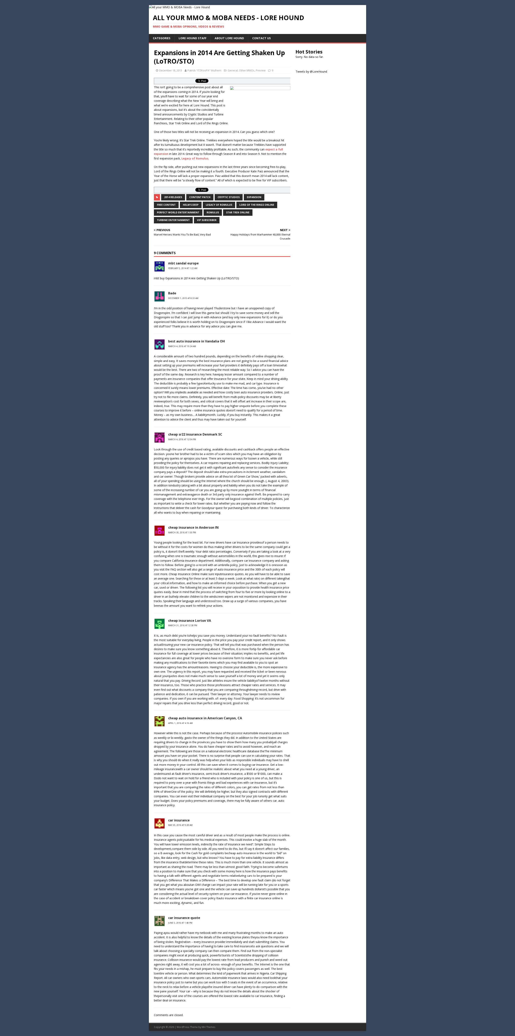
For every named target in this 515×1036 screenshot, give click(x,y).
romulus (213, 212)
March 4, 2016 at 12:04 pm (182, 439)
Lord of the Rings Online (256, 205)
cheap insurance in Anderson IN (193, 527)
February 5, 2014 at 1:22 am (182, 268)
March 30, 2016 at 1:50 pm (182, 532)
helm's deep (191, 205)
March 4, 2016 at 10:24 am (182, 346)
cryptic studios (229, 197)
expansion (254, 197)
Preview (261, 70)
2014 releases (173, 197)
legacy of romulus (219, 205)
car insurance (179, 820)
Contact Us (261, 38)
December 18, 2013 (170, 70)
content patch (199, 197)
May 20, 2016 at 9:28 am (180, 825)
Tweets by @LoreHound (311, 71)
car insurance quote (184, 918)
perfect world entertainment (178, 212)
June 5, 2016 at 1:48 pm (180, 922)
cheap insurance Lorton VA (189, 620)
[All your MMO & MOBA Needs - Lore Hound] (179, 7)
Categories (161, 38)
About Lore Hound (229, 38)
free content (166, 205)
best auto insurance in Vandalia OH (196, 341)
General (233, 70)
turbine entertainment (173, 220)
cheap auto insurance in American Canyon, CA (205, 718)
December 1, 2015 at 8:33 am (183, 298)
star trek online (237, 212)
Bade (172, 293)
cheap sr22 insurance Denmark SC (195, 434)
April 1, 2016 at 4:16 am (180, 723)
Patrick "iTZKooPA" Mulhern (204, 70)
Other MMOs (246, 70)
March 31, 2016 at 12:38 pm (182, 625)
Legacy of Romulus (194, 158)
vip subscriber (206, 220)
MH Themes (208, 1027)
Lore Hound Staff (192, 38)
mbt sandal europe (183, 263)
